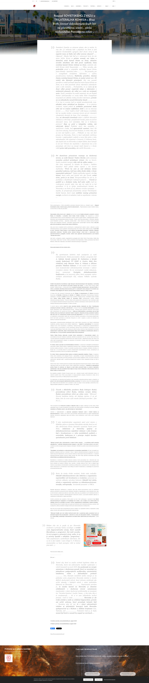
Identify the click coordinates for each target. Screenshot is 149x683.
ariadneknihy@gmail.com (45, 1)
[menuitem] (67, 6)
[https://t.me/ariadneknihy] (35, 1)
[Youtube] (36, 1)
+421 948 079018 (54, 1)
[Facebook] (33, 1)
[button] (107, 6)
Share (53, 628)
